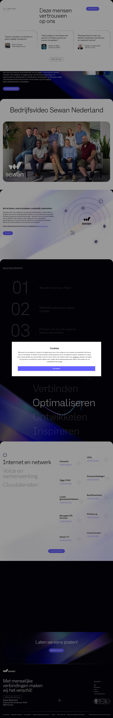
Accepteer (56, 368)
